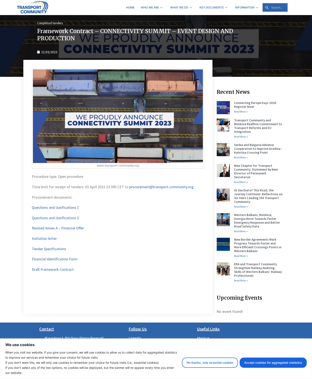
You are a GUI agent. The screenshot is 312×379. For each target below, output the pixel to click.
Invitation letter (44, 238)
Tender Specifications (49, 248)
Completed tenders (50, 23)
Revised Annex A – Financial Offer (58, 228)
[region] (156, 358)
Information (244, 7)
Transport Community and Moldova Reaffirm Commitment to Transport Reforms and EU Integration (258, 126)
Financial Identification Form (54, 259)
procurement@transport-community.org (161, 186)
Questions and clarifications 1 (55, 207)
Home (130, 7)
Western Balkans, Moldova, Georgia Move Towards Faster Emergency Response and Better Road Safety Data (257, 220)
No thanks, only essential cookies (210, 362)
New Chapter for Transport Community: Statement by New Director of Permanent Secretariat (256, 171)
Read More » (241, 111)
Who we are (150, 7)
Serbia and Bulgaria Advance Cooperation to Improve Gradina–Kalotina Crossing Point (258, 148)
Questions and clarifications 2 (55, 217)
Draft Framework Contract (53, 269)
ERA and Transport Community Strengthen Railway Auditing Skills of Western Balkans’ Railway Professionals (258, 270)
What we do (179, 7)
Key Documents (212, 7)
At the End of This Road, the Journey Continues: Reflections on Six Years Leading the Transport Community (258, 196)
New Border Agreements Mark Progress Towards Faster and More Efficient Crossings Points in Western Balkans (257, 245)
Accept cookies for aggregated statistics (273, 362)
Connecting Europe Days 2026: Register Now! (255, 105)
